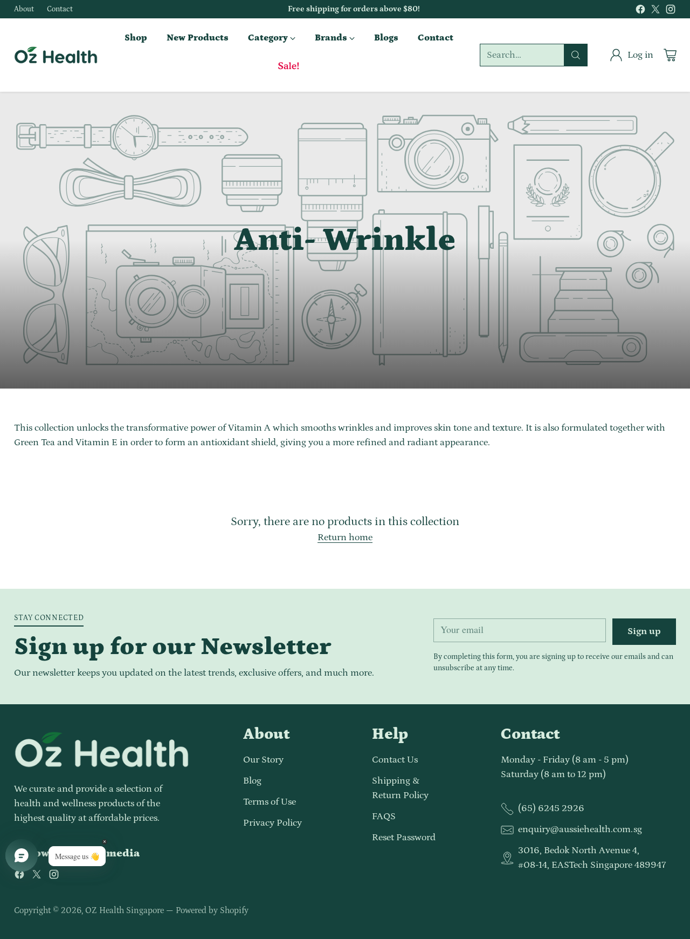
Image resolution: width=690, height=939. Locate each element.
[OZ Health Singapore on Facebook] (640, 11)
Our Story (263, 759)
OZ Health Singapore (124, 910)
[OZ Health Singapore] (56, 55)
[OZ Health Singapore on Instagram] (670, 11)
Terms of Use (269, 802)
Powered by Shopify (212, 910)
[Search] (576, 55)
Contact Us (395, 759)
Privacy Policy (272, 823)
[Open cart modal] (670, 55)
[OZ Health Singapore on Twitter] (655, 11)
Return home (345, 537)
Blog (252, 780)
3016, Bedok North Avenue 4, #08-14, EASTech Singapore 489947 (592, 857)
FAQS (384, 816)
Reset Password (404, 837)
